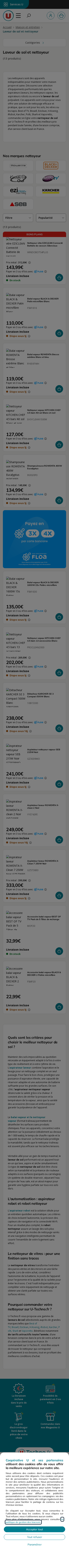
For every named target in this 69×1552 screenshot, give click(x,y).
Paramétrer (35, 1544)
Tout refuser (34, 1537)
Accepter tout (34, 1529)
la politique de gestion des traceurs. (34, 1521)
